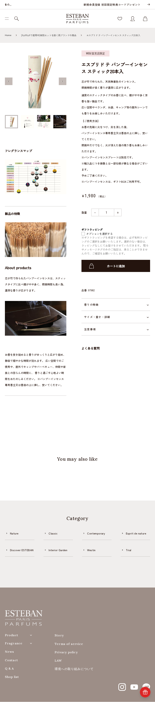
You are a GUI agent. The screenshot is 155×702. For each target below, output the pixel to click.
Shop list (12, 677)
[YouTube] (134, 685)
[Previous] (6, 4)
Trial (128, 550)
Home (8, 35)
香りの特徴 (91, 304)
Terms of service (69, 644)
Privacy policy (66, 652)
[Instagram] (122, 685)
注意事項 (90, 329)
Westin (91, 550)
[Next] (148, 4)
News (9, 651)
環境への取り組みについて (74, 669)
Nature (14, 533)
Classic (53, 533)
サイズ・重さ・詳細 (97, 317)
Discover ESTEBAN (21, 550)
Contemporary (96, 533)
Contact (11, 660)
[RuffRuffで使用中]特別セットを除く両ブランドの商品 (48, 35)
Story (59, 635)
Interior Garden (58, 550)
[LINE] (146, 685)
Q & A (9, 668)
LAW (58, 660)
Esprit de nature (136, 533)
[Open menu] (8, 18)
